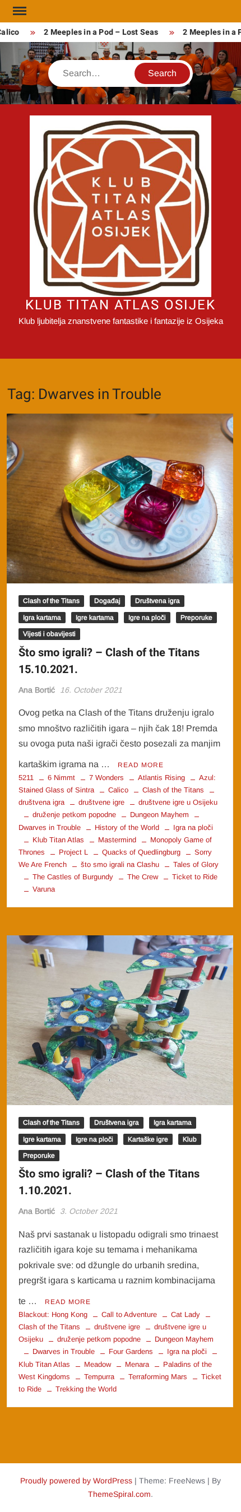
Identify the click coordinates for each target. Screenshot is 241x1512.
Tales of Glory (196, 864)
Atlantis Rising (161, 777)
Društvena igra (157, 601)
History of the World (127, 827)
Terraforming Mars (157, 1376)
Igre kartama (95, 618)
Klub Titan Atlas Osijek (120, 305)
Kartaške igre (148, 1139)
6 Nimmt (61, 777)
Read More (141, 765)
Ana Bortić (36, 689)
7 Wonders (106, 777)
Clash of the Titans (51, 601)
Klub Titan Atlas (58, 840)
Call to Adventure (129, 1314)
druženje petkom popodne (74, 814)
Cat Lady (185, 1314)
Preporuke (196, 618)
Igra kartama (42, 618)
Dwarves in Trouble (64, 1351)
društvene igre (101, 802)
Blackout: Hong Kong (52, 1314)
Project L (73, 852)
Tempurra (99, 1376)
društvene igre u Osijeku (177, 802)
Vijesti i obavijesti (49, 634)
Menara (137, 1364)
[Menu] (18, 11)
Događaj (107, 601)
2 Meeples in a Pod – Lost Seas (96, 32)
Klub (190, 1139)
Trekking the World (86, 1389)
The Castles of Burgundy (73, 877)
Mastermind (117, 840)
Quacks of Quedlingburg (141, 852)
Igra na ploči (193, 827)
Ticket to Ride (194, 877)
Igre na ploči (147, 618)
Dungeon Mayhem (159, 814)
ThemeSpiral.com (119, 1494)
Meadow (97, 1364)
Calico (118, 790)
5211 (26, 777)
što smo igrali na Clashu (120, 864)
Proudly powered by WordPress (76, 1480)
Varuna (44, 889)
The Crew (142, 877)
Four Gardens (131, 1351)
